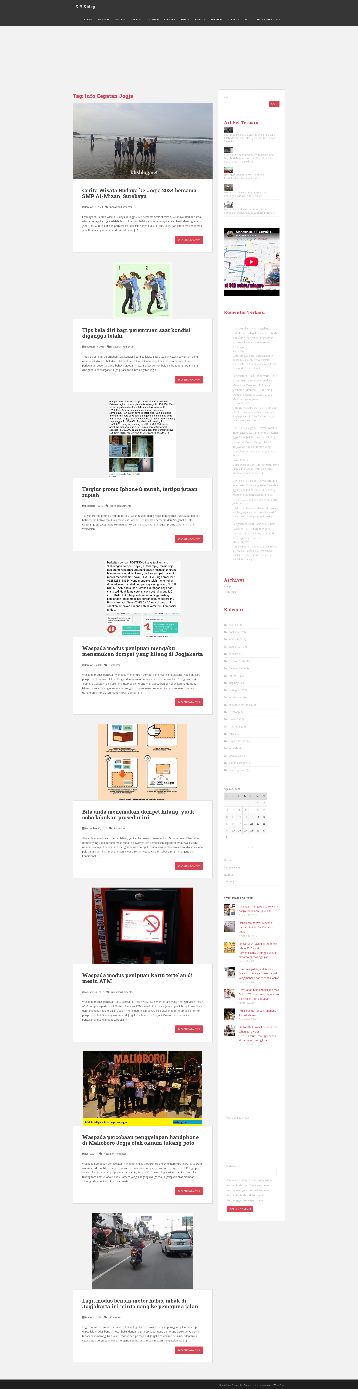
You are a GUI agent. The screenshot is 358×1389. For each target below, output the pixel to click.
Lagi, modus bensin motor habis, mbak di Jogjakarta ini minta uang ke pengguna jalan (140, 1303)
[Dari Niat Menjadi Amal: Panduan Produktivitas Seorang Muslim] (228, 170)
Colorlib (248, 1385)
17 (227, 823)
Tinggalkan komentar (120, 207)
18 (233, 823)
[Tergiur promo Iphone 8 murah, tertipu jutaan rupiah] (143, 439)
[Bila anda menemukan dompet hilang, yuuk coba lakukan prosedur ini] (143, 762)
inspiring (136, 19)
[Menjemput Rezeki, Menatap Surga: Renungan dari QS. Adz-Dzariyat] (228, 187)
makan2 (233, 719)
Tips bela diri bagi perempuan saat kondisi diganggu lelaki (136, 333)
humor (184, 19)
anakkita (199, 19)
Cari (226, 97)
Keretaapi (234, 712)
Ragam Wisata (237, 741)
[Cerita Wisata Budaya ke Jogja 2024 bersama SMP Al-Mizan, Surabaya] (143, 141)
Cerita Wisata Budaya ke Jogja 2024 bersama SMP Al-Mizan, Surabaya (139, 193)
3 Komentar (113, 665)
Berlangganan (240, 1209)
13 (245, 816)
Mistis (248, 19)
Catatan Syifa (237, 668)
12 (239, 816)
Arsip (227, 586)
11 (233, 816)
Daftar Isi (103, 19)
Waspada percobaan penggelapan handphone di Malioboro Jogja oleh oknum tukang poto (140, 1140)
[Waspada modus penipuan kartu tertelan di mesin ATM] (143, 926)
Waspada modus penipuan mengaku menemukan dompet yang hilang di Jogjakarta (142, 651)
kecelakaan (235, 697)
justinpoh (153, 19)
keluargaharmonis (268, 19)
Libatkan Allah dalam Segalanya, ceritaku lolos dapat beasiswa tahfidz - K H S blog (256, 333)
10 (227, 816)
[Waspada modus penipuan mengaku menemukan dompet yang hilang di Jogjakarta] (143, 599)
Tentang (120, 19)
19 (239, 823)
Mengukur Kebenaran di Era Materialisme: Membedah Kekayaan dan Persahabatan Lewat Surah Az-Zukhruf (249, 158)
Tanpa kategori (238, 763)
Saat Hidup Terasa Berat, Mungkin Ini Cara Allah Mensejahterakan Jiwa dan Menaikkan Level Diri (250, 138)
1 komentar (118, 828)
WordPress (279, 1385)
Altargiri (233, 624)
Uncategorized (237, 770)
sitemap (88, 19)
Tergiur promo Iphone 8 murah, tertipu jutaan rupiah (140, 492)
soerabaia (235, 755)
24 (227, 830)
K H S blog (85, 6)
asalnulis (233, 19)
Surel (234, 1166)
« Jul (250, 847)
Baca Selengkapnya (189, 240)
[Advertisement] (179, 54)
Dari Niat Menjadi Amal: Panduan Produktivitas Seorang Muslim (244, 176)
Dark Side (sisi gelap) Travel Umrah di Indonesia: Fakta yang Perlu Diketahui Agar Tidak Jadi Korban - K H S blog (255, 432)
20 (245, 823)
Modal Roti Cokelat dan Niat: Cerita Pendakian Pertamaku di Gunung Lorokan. (249, 211)
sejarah (233, 748)
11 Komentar (114, 1317)
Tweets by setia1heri (236, 1117)
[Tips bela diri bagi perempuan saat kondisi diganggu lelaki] (143, 290)
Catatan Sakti (237, 661)
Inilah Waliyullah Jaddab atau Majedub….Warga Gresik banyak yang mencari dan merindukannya (259, 973)
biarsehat (216, 19)
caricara (169, 19)
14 (251, 816)
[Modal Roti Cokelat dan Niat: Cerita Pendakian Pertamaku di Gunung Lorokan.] (228, 204)
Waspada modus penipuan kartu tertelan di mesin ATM (137, 978)
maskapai (234, 726)
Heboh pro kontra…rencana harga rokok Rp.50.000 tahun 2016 (256, 927)
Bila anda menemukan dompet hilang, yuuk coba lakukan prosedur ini (138, 814)
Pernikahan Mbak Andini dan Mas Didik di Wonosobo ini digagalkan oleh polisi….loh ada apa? (259, 994)
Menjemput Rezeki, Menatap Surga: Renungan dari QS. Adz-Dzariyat (245, 194)
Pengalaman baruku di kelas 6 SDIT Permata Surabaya (253, 342)
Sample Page (232, 867)
